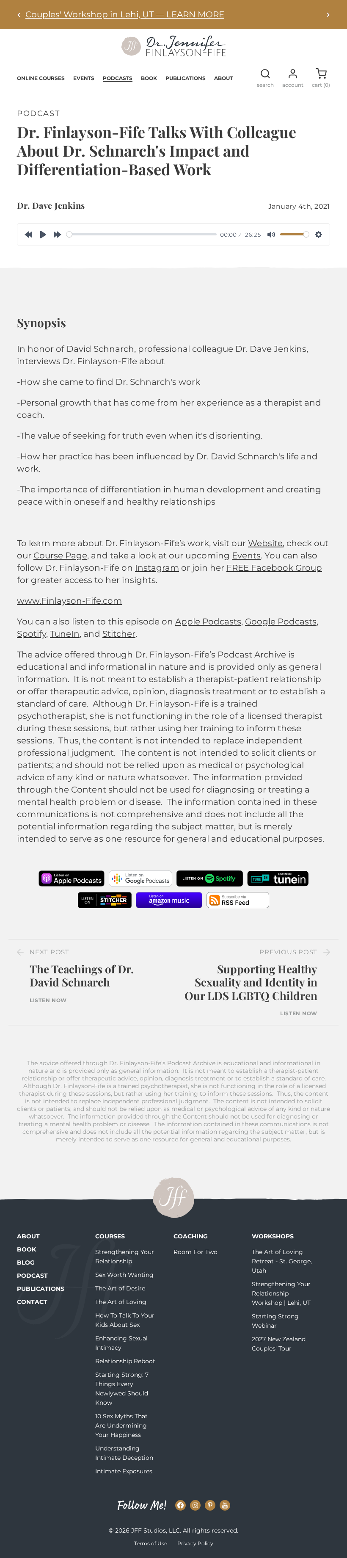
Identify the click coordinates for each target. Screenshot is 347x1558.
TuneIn (65, 634)
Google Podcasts (281, 621)
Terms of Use (150, 1543)
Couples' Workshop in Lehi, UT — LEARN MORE (124, 14)
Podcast (32, 1275)
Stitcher (118, 634)
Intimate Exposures (123, 1471)
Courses (110, 1236)
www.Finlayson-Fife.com (69, 601)
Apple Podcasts (208, 621)
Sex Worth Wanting (124, 1275)
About (223, 78)
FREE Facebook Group (274, 568)
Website (265, 543)
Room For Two (196, 1252)
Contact (32, 1302)
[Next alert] (328, 14)
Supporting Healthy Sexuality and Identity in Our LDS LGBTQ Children (251, 982)
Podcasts (117, 78)
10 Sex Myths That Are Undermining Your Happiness (121, 1425)
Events (83, 78)
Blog (26, 1262)
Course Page (60, 555)
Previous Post (288, 952)
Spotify (31, 634)
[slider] (141, 234)
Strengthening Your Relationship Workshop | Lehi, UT (281, 1293)
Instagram (157, 568)
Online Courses (41, 78)
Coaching (191, 1236)
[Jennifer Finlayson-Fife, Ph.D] (173, 53)
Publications (185, 78)
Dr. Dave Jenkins (51, 205)
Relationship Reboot (125, 1361)
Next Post (49, 952)
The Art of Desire (120, 1288)
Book (149, 78)
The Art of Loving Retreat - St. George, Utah (282, 1261)
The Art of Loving (120, 1302)
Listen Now (48, 1000)
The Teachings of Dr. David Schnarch (82, 975)
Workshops (273, 1236)
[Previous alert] (19, 14)
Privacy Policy (195, 1543)
